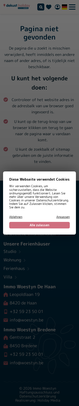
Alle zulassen (39, 225)
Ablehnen (15, 217)
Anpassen (63, 217)
